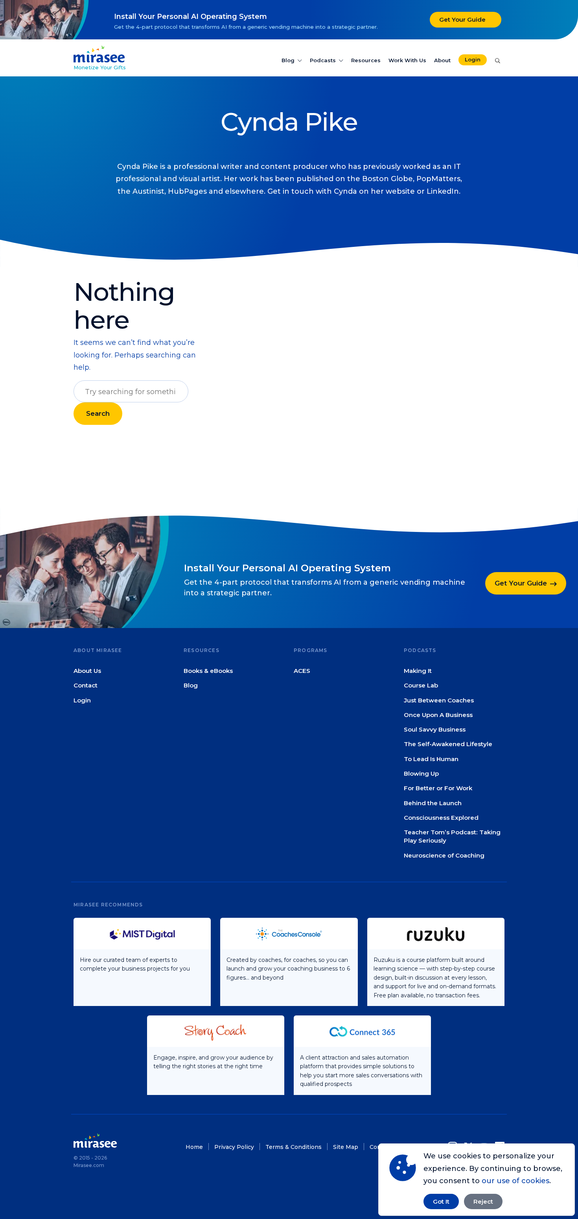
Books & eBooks (208, 670)
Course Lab (421, 685)
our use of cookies (515, 1180)
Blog (288, 60)
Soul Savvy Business (435, 729)
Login (472, 59)
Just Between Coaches (439, 700)
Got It (441, 1201)
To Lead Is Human (431, 758)
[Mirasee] (99, 53)
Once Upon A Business (438, 715)
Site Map (345, 1146)
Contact (86, 685)
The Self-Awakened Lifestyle (448, 744)
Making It (418, 670)
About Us (87, 670)
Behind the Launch (433, 802)
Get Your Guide (462, 19)
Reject (483, 1201)
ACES (302, 670)
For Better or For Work (438, 788)
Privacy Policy (234, 1146)
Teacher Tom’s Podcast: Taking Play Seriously (452, 836)
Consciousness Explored (441, 817)
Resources (366, 60)
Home (194, 1146)
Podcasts (323, 60)
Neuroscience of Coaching (444, 855)
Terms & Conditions (293, 1146)
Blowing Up (421, 773)
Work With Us (407, 60)
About (442, 60)
